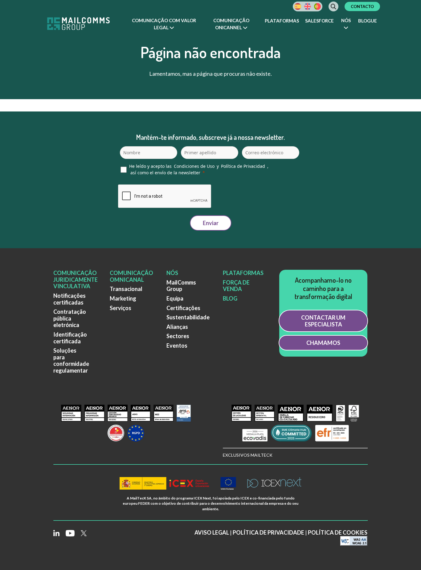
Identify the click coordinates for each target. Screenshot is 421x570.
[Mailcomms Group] (84, 24)
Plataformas (282, 20)
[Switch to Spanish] (297, 6)
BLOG (230, 298)
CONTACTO (362, 6)
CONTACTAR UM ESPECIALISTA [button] (323, 321)
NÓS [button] (346, 20)
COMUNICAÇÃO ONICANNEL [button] (231, 24)
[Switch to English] (307, 6)
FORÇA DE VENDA (236, 286)
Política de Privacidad (243, 166)
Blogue (367, 20)
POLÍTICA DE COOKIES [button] (337, 532)
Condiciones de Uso (194, 166)
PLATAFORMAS (243, 272)
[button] (164, 24)
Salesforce (319, 20)
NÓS (172, 272)
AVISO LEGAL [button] (211, 532)
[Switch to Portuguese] (317, 6)
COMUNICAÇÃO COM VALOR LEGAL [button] (164, 24)
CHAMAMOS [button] (323, 342)
